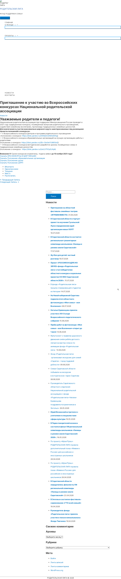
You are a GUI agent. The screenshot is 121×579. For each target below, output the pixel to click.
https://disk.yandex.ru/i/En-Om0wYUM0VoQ (40, 142)
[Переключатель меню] (63, 27)
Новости (3, 115)
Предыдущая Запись (10, 180)
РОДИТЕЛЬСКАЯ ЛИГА (11, 8)
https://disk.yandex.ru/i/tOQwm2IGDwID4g (39, 136)
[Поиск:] (60, 192)
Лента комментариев (60, 566)
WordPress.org (57, 570)
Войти (53, 558)
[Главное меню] (5, 18)
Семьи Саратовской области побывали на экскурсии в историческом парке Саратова (65, 372)
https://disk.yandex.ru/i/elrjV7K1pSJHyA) (39, 149)
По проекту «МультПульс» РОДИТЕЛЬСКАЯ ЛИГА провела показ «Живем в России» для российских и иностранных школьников (64, 470)
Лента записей (57, 562)
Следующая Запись (9, 182)
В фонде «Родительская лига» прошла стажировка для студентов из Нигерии (66, 288)
